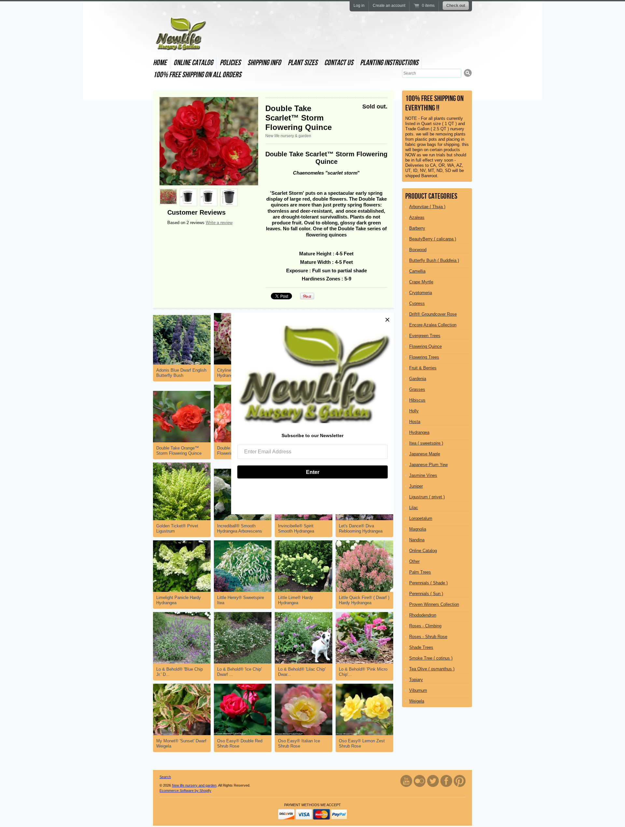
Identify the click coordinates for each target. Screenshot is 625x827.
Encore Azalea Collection (432, 324)
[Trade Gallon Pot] (188, 197)
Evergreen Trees (424, 335)
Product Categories (431, 196)
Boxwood (417, 249)
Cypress (417, 303)
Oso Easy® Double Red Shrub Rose (239, 743)
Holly (414, 410)
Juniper (416, 486)
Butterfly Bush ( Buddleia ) (434, 260)
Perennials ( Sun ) (426, 593)
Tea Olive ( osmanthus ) (431, 668)
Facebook (446, 781)
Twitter (433, 781)
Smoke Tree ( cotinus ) (430, 658)
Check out (455, 5)
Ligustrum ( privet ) (427, 496)
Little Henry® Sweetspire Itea (240, 600)
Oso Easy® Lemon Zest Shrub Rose (362, 743)
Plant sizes (302, 62)
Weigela (416, 701)
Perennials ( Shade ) (428, 582)
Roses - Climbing (425, 625)
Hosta (414, 421)
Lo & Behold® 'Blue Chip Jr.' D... (179, 672)
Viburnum (418, 690)
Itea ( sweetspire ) (426, 443)
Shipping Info (264, 62)
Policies (230, 62)
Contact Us (338, 62)
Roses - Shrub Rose (428, 636)
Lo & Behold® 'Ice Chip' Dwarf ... (239, 672)
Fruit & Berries (423, 367)
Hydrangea (419, 432)
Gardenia (417, 378)
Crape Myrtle (421, 281)
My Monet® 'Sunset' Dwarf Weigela (181, 743)
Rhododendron (422, 615)
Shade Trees (421, 647)
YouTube (406, 781)
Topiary (416, 679)
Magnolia (417, 529)
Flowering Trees (424, 357)
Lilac (413, 507)
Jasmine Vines (423, 475)
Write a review (219, 222)
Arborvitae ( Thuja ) (427, 206)
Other (414, 561)
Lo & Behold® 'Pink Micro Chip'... (363, 672)
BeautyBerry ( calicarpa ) (432, 238)
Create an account (389, 5)
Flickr (419, 781)
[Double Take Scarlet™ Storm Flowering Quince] (209, 141)
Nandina (416, 539)
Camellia (417, 271)
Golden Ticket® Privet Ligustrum (177, 528)
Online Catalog (193, 62)
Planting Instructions (389, 62)
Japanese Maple (424, 453)
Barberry (417, 228)
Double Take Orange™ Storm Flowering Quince (178, 451)
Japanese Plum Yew (428, 464)
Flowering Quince (425, 346)
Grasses (417, 389)
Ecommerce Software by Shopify (185, 790)
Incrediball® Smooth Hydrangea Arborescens (239, 528)
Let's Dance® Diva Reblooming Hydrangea (360, 528)
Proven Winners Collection (434, 604)
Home (160, 62)
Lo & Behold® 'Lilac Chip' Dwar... (302, 672)
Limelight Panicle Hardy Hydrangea (178, 600)
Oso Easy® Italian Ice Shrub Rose (299, 743)
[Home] (180, 44)
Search (165, 777)
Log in (359, 5)
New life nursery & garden (288, 136)
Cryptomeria (420, 292)
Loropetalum (420, 518)
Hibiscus (417, 400)
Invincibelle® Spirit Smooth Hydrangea (296, 528)
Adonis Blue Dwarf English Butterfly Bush (181, 373)
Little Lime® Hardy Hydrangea (295, 600)
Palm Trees (420, 572)
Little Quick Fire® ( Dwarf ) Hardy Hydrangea (364, 600)
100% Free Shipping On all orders (197, 74)
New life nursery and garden (194, 785)
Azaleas (416, 217)
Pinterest (459, 781)
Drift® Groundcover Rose (433, 314)
